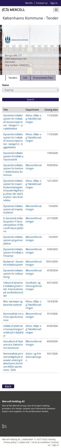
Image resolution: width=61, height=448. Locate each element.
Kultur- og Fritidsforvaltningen (33, 357)
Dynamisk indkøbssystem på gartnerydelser (13, 240)
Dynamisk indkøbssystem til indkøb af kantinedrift (13, 156)
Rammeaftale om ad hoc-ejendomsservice (13, 317)
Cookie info (24, 442)
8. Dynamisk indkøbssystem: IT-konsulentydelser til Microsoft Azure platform (13, 225)
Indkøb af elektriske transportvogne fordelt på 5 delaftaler (13, 330)
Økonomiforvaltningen (34, 167)
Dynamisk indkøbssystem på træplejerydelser (13, 209)
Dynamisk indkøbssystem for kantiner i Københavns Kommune (13, 170)
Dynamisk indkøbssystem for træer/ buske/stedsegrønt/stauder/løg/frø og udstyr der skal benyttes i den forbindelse (13, 190)
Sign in (53, 3)
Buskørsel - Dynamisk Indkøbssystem (13, 263)
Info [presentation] (25, 77)
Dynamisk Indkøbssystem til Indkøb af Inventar (13, 252)
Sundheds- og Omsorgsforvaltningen (34, 286)
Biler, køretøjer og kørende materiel (12, 303)
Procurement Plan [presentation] (43, 77)
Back (8, 386)
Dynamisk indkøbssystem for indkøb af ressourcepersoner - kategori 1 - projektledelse (13, 122)
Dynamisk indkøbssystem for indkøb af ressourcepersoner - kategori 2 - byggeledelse (13, 141)
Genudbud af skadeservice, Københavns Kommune (13, 344)
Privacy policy (10, 442)
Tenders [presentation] (13, 77)
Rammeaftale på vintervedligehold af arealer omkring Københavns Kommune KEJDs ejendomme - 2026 (13, 361)
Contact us (42, 3)
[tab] (12, 78)
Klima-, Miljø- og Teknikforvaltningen (33, 119)
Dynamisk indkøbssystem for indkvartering (13, 274)
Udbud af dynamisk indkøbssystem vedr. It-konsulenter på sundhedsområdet (13, 289)
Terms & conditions (40, 442)
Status (5, 85)
